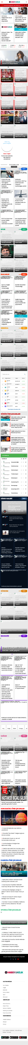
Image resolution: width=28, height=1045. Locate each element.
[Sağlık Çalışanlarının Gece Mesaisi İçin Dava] (5, 435)
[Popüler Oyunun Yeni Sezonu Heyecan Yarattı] (20, 542)
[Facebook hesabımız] (10, 959)
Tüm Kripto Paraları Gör (14, 409)
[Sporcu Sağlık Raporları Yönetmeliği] (7, 279)
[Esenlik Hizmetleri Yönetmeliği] (20, 279)
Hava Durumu (6, 1003)
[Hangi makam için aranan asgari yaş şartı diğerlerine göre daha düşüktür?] (5, 451)
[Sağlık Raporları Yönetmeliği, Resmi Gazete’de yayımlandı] (20, 294)
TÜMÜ (14, 166)
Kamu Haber (6, 992)
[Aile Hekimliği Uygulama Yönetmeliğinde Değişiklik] (7, 314)
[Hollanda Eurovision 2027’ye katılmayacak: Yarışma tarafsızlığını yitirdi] (20, 174)
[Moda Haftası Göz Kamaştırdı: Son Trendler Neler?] (6, 534)
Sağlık (4, 987)
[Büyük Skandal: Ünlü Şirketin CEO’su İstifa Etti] (6, 524)
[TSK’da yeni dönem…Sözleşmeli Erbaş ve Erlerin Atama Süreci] (20, 755)
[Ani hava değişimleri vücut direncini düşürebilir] (7, 11)
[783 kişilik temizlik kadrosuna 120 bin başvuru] (20, 774)
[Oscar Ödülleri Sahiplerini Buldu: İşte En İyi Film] (7, 558)
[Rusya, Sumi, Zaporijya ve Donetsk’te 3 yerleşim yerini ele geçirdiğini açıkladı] (7, 193)
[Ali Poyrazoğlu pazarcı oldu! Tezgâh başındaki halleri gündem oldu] (7, 99)
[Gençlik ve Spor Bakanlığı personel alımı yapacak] (7, 774)
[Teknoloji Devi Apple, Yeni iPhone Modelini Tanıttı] (20, 558)
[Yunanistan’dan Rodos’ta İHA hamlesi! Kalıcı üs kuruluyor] (20, 193)
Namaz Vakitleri (7, 1008)
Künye (4, 1024)
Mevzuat (5, 997)
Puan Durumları (7, 1013)
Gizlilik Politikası (7, 1019)
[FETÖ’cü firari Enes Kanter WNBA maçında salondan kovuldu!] (7, 213)
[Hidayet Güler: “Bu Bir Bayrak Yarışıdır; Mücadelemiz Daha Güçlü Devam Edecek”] (7, 27)
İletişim (5, 1022)
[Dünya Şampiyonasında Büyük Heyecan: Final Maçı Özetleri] (7, 542)
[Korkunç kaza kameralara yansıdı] (14, 577)
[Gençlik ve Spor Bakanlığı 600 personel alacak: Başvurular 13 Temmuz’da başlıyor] (7, 755)
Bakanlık (5, 990)
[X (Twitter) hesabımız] (13, 959)
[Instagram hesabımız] (15, 959)
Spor (4, 994)
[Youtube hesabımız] (18, 959)
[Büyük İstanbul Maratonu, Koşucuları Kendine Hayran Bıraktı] (6, 516)
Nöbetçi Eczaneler (7, 1010)
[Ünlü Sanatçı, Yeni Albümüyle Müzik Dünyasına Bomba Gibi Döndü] (6, 537)
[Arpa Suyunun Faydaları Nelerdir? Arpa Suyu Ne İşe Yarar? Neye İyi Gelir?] (5, 426)
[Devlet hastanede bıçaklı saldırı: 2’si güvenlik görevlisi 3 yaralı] (14, 793)
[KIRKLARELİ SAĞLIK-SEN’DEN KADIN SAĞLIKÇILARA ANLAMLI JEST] (20, 27)
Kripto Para (6, 1006)
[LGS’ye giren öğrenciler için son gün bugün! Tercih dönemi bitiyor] (20, 11)
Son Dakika (6, 985)
